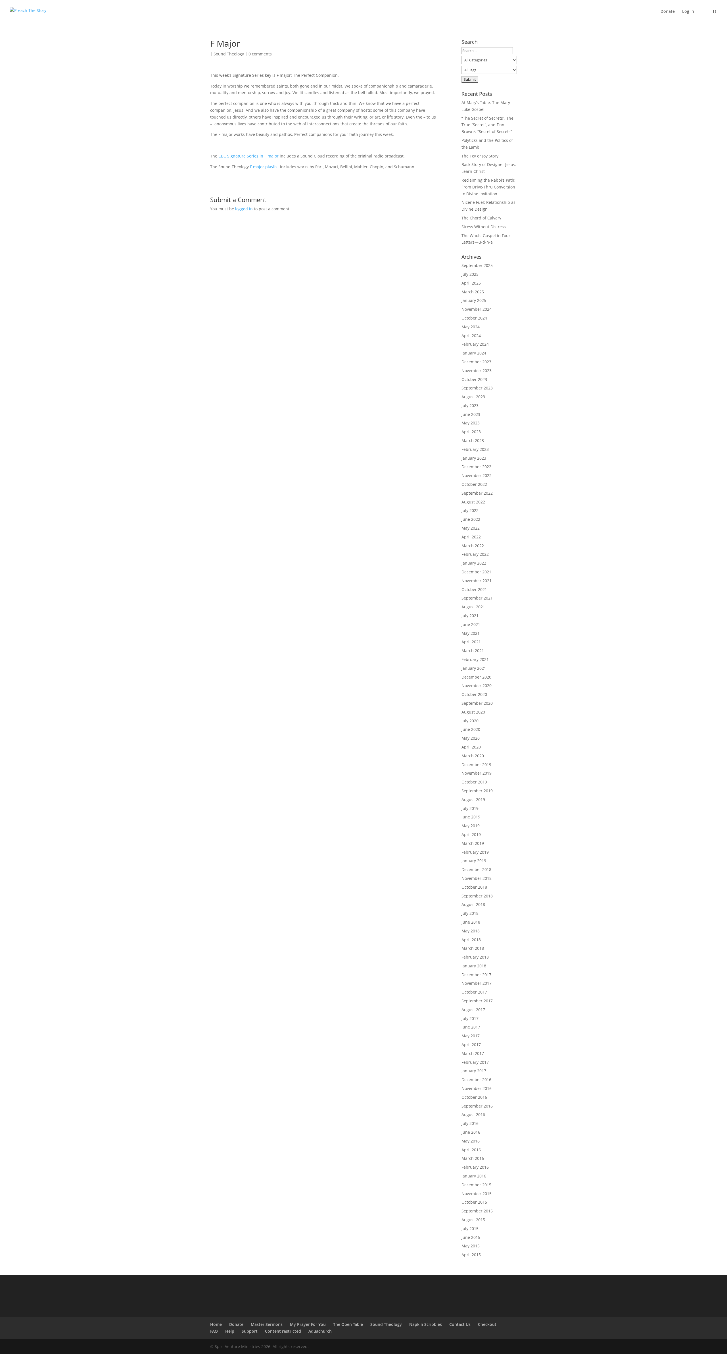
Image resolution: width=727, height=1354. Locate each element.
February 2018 (475, 957)
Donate (668, 11)
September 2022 (477, 493)
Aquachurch (320, 1331)
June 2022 (470, 519)
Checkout (487, 1324)
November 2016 (476, 1088)
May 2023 (470, 423)
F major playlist (264, 166)
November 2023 (476, 370)
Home (216, 1324)
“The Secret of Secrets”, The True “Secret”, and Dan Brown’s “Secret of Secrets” (487, 124)
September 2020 (477, 703)
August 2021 (473, 606)
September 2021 (477, 598)
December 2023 (476, 361)
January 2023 (473, 458)
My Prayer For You (308, 1324)
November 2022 (476, 475)
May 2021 (470, 633)
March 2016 (472, 1158)
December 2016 (476, 1079)
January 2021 (473, 668)
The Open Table (348, 1324)
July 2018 (470, 913)
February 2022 (475, 554)
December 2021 (476, 572)
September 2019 (477, 790)
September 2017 (477, 1000)
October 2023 (474, 379)
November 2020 (476, 685)
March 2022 (472, 545)
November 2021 (476, 580)
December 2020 (476, 677)
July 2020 (470, 720)
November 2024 (476, 309)
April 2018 (471, 939)
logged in (244, 209)
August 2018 (473, 904)
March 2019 (472, 843)
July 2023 (470, 405)
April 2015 (471, 1254)
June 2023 (470, 414)
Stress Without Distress (483, 226)
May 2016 (470, 1141)
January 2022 (473, 563)
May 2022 (470, 528)
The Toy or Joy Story (479, 156)
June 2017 (470, 1027)
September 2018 (477, 896)
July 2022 (470, 510)
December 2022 (476, 466)
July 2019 (470, 808)
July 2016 (470, 1123)
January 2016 (473, 1176)
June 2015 (470, 1237)
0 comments (260, 54)
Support (250, 1331)
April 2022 (471, 537)
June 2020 (470, 729)
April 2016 (471, 1149)
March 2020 (472, 755)
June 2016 (470, 1132)
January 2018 (473, 966)
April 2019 (471, 834)
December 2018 (476, 869)
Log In (688, 11)
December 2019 (476, 764)
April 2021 (471, 641)
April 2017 (471, 1044)
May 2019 (470, 825)
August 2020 (473, 712)
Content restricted (283, 1331)
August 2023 (473, 396)
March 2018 (472, 948)
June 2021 (470, 624)
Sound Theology (229, 54)
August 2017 (473, 1009)
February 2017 (475, 1062)
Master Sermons (267, 1324)
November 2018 (476, 878)
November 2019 (476, 773)
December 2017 (476, 974)
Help (229, 1331)
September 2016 (477, 1106)
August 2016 (473, 1114)
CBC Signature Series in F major (248, 156)
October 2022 (474, 484)
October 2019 (474, 782)
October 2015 (474, 1202)
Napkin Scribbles (425, 1324)
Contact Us (460, 1324)
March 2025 (472, 292)
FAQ (214, 1331)
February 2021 (475, 659)
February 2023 (475, 449)
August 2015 (473, 1219)
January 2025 (473, 300)
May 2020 (470, 738)
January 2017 (473, 1070)
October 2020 (474, 694)
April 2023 (471, 431)
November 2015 (476, 1193)
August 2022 (473, 502)
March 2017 (472, 1053)
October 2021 (474, 589)
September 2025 (477, 265)
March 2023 (472, 440)
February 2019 (475, 852)
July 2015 (470, 1228)
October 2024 (474, 318)
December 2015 (476, 1184)
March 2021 (472, 650)
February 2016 (475, 1167)
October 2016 (474, 1097)
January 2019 (473, 860)
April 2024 (471, 335)
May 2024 (470, 326)
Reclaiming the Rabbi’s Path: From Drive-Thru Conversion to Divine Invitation (488, 186)
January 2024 (473, 353)
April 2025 (471, 283)
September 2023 (477, 388)
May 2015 (470, 1246)
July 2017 (470, 1018)
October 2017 (474, 992)
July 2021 (470, 615)
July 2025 (470, 274)
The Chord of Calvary (481, 218)
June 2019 (470, 817)
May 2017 (470, 1035)
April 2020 (471, 747)
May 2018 (470, 931)
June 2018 (470, 922)
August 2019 (473, 799)
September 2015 (477, 1211)
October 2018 (474, 887)
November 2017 (476, 983)
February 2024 (475, 344)
